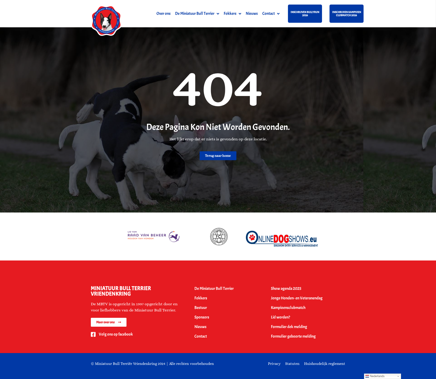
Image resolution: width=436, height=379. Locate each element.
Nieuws (252, 13)
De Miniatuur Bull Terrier (194, 13)
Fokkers (230, 13)
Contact (268, 13)
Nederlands (377, 376)
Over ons (163, 13)
